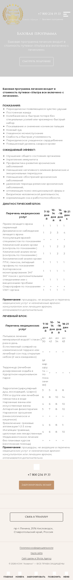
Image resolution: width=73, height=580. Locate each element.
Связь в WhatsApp (36, 517)
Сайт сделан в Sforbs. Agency (36, 558)
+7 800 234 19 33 (49, 14)
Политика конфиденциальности (36, 547)
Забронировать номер (36, 485)
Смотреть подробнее (36, 61)
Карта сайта (37, 553)
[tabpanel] (36, 383)
